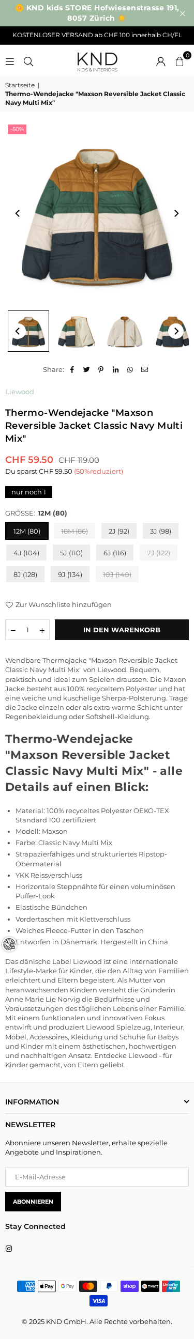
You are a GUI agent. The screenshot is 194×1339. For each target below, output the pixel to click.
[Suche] (28, 60)
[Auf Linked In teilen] (116, 369)
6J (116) (114, 553)
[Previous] (18, 213)
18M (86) (74, 531)
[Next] (176, 213)
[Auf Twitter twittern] (87, 369)
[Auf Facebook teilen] (72, 369)
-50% (17, 129)
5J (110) (71, 553)
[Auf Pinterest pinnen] (101, 369)
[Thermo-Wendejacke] (28, 331)
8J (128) (25, 574)
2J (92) (119, 531)
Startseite (20, 85)
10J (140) (117, 574)
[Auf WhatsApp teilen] (130, 369)
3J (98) (160, 531)
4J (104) (26, 553)
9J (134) (70, 574)
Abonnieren (33, 1201)
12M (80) (26, 531)
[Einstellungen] (161, 60)
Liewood (19, 391)
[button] (179, 60)
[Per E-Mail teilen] (144, 369)
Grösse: (36, 513)
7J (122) (158, 553)
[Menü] (10, 60)
